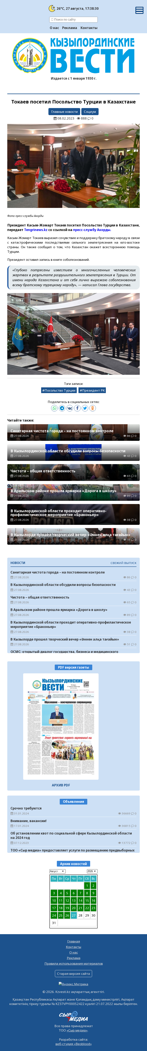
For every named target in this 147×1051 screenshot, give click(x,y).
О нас (54, 28)
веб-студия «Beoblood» (74, 1044)
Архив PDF (61, 785)
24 (54, 915)
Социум (90, 111)
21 (80, 908)
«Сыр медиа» (77, 1030)
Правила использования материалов (73, 963)
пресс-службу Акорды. (92, 230)
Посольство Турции (60, 390)
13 (74, 900)
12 (67, 900)
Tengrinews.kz (36, 230)
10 (54, 900)
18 (61, 908)
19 (67, 908)
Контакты (88, 28)
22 (87, 908)
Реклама (69, 28)
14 (80, 900)
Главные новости (64, 111)
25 (61, 915)
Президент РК (93, 390)
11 (61, 900)
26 (67, 915)
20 (74, 908)
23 (93, 908)
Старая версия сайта (73, 973)
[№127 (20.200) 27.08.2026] (61, 726)
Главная (73, 941)
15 (87, 900)
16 (93, 900)
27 (74, 915)
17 (54, 908)
